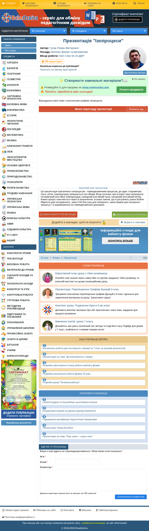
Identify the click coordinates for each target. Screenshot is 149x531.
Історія (11, 115)
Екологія (13, 85)
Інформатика (16, 110)
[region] (66, 240)
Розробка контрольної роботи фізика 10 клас (67, 374)
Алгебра (12, 62)
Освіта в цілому (17, 339)
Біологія (12, 68)
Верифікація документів (18, 423)
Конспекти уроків (19, 253)
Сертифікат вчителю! (127, 14)
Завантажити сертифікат (130, 214)
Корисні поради (17, 356)
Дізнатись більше (120, 240)
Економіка (14, 90)
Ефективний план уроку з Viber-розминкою (81, 273)
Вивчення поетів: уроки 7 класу (74, 321)
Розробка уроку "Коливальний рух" (61, 382)
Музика (12, 140)
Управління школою (20, 328)
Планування (15, 322)
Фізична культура (18, 218)
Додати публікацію (129, 19)
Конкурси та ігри (18, 289)
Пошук (141, 3)
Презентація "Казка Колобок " (58, 428)
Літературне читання (15, 122)
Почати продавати (131, 89)
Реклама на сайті (94, 4)
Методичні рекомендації (16, 307)
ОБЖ (10, 151)
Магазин (86, 510)
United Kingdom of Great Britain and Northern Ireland (69, 402)
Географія (14, 74)
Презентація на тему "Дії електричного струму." (68, 357)
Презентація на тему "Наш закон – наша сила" (67, 436)
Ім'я (43, 456)
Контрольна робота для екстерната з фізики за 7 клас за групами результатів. (84, 348)
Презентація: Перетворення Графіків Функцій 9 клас (87, 289)
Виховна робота (18, 264)
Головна (10, 3)
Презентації (15, 258)
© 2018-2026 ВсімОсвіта (74, 528)
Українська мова (18, 207)
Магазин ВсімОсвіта (32, 4)
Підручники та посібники (16, 315)
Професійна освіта (20, 333)
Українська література (14, 200)
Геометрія (14, 79)
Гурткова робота (18, 300)
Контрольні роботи (20, 295)
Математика (15, 135)
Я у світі (12, 235)
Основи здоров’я (18, 165)
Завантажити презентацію (59, 214)
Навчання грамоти (20, 146)
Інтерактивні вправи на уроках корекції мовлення (69, 411)
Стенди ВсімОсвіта (63, 4)
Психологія (15, 182)
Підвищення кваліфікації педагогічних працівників (69, 419)
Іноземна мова (17, 104)
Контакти (121, 3)
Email (44, 462)
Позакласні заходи (20, 283)
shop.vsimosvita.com (95, 87)
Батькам (12, 345)
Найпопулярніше (108, 510)
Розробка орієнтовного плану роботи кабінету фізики (71, 365)
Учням (11, 350)
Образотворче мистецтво (17, 158)
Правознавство (18, 171)
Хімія (10, 224)
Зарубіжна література (14, 97)
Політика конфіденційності (19, 517)
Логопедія (14, 129)
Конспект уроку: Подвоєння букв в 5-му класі (82, 305)
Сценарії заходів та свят (20, 276)
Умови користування (17, 510)
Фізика (11, 213)
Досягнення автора (134, 72)
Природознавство (19, 176)
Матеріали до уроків (20, 270)
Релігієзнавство (18, 188)
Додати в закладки (134, 222)
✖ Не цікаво (138, 79)
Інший (11, 240)
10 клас (45, 258)
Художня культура (19, 229)
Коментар (46, 467)
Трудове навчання (19, 193)
